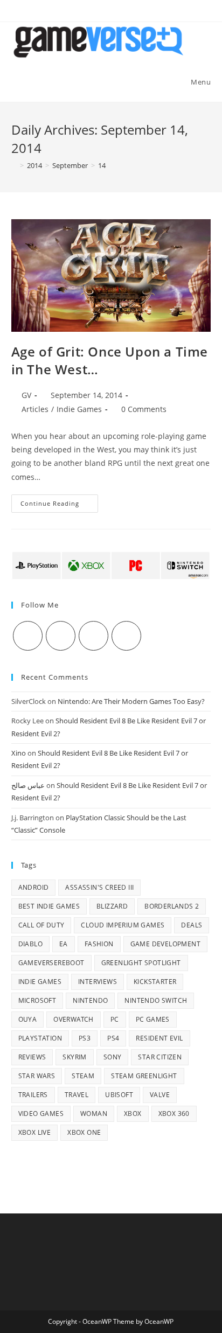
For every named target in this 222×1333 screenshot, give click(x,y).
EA (63, 943)
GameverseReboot (51, 962)
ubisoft (119, 1094)
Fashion (99, 943)
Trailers (33, 1094)
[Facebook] (60, 636)
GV (26, 395)
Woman (93, 1113)
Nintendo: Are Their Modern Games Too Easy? (131, 701)
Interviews (97, 981)
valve (160, 1094)
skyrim (74, 1057)
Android (33, 887)
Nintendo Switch (155, 1000)
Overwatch (73, 1019)
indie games (39, 981)
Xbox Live (34, 1132)
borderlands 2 (171, 906)
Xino (18, 753)
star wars (37, 1075)
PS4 (113, 1038)
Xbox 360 (174, 1113)
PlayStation (40, 1038)
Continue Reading (59, 505)
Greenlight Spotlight (141, 962)
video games (41, 1113)
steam (83, 1075)
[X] (28, 636)
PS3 (85, 1038)
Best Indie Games (49, 906)
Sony (112, 1057)
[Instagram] (93, 636)
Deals (191, 925)
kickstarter (155, 981)
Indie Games (79, 409)
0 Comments (143, 409)
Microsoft (37, 1000)
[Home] (14, 165)
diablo (30, 943)
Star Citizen (160, 1057)
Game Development (165, 943)
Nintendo (90, 1000)
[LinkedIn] (126, 636)
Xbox (133, 1113)
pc (114, 1019)
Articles (35, 409)
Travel (76, 1094)
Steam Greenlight (144, 1075)
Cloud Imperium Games (122, 925)
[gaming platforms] (111, 564)
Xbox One (84, 1132)
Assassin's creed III (99, 887)
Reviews (32, 1057)
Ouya (27, 1019)
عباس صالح (28, 785)
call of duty (41, 925)
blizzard (112, 906)
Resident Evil (159, 1038)
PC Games (153, 1019)
